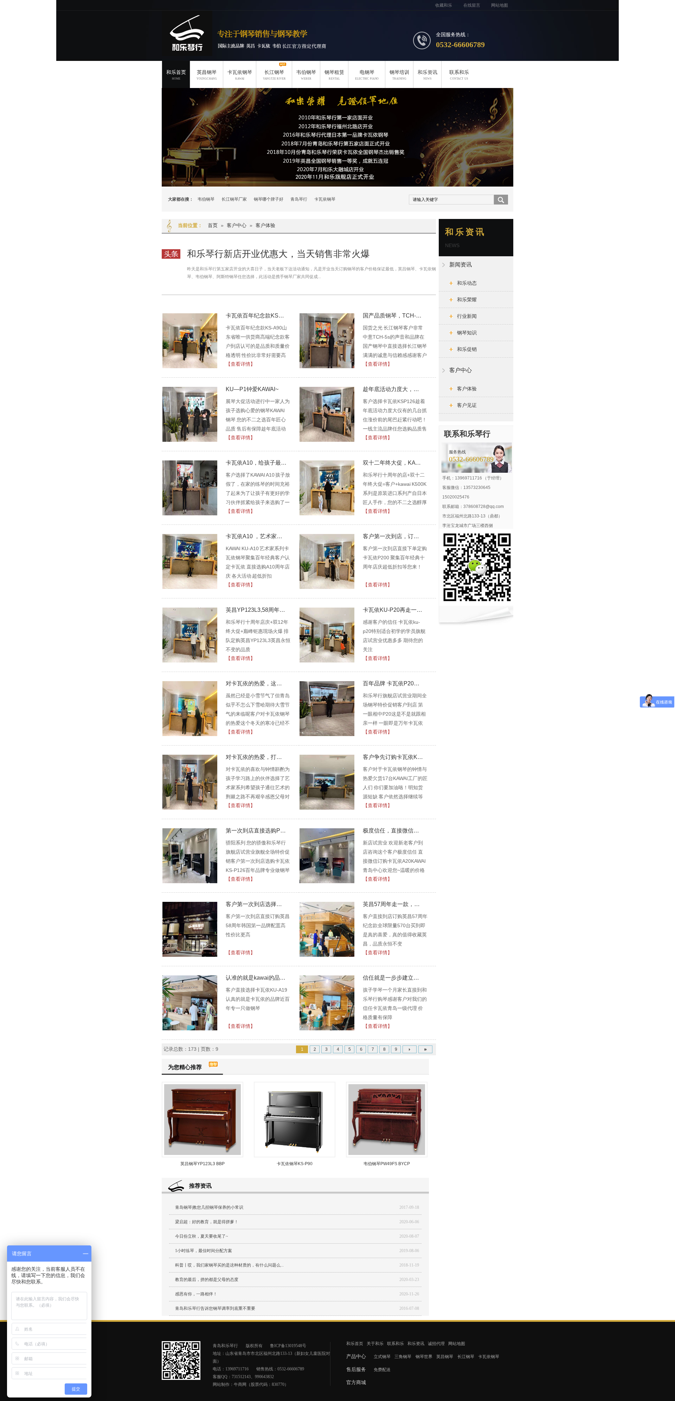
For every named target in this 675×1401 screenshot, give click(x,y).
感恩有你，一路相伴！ (196, 1294)
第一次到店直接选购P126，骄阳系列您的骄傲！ (256, 831)
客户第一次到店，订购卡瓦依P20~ (393, 536)
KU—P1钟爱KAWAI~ (252, 389)
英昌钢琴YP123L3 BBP (202, 1163)
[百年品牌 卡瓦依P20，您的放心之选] (327, 708)
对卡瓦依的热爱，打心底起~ (256, 757)
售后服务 (356, 1369)
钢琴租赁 (334, 75)
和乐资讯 (427, 75)
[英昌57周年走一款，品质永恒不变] (327, 929)
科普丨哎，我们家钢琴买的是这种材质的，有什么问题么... (229, 1265)
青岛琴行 (298, 199)
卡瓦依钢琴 (239, 75)
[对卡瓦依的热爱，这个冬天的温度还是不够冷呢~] (190, 708)
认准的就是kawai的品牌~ (256, 978)
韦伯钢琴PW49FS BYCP (387, 1163)
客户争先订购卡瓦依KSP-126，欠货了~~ (393, 757)
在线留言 (471, 5)
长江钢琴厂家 (234, 199)
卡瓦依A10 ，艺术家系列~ (256, 536)
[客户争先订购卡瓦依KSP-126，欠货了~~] (327, 782)
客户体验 (265, 225)
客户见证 (467, 405)
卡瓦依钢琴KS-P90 (295, 1163)
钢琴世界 (424, 1356)
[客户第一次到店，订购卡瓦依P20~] (327, 561)
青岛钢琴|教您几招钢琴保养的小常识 (209, 1207)
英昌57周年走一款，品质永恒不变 (393, 904)
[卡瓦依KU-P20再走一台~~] (327, 635)
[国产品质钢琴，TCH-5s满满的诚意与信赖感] (327, 341)
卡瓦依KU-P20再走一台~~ (393, 610)
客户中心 (236, 225)
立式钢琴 (382, 1356)
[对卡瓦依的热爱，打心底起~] (190, 782)
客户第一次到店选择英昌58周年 (256, 904)
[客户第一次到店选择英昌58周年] (190, 929)
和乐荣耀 (467, 299)
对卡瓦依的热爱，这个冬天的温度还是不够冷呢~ (256, 683)
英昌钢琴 (207, 75)
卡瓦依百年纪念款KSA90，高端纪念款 (256, 316)
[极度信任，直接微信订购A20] (327, 856)
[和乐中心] (337, 137)
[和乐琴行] (187, 52)
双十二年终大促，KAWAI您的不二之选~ (393, 463)
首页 (213, 225)
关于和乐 (375, 1343)
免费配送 (382, 1369)
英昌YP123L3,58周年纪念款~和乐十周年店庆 (256, 610)
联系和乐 (459, 75)
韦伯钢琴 (306, 75)
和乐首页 (176, 75)
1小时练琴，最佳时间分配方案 (203, 1250)
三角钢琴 (402, 1356)
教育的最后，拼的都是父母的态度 (206, 1279)
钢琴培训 (399, 75)
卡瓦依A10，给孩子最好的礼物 (256, 463)
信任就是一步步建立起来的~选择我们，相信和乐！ (393, 978)
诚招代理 (436, 1343)
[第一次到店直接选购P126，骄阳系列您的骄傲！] (190, 856)
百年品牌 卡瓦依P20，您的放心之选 (393, 683)
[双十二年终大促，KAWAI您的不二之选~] (327, 488)
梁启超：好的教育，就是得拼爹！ (206, 1221)
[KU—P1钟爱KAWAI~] (190, 414)
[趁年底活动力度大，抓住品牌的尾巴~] (327, 414)
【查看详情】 (240, 364)
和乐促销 (467, 349)
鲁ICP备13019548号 (288, 1345)
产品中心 (356, 1356)
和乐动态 (467, 283)
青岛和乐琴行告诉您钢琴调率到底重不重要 (215, 1308)
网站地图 (499, 5)
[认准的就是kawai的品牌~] (190, 1003)
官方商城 (356, 1382)
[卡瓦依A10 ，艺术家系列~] (190, 561)
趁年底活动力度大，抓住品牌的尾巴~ (393, 389)
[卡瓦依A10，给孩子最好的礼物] (190, 488)
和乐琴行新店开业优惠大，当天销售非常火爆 (278, 254)
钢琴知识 (467, 332)
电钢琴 (367, 75)
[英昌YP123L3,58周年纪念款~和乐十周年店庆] (190, 635)
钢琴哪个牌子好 (268, 199)
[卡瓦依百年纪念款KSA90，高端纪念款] (190, 341)
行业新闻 (467, 316)
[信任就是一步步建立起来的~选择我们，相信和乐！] (327, 1003)
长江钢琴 (274, 75)
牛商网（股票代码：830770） (261, 1384)
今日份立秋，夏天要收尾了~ (201, 1236)
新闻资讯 (460, 265)
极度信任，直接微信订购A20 (393, 831)
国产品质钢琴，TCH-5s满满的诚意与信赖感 (393, 316)
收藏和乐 (443, 5)
